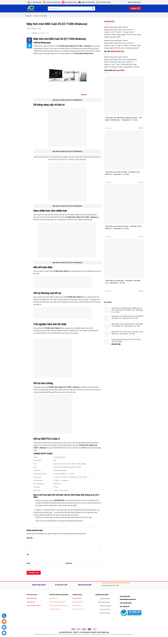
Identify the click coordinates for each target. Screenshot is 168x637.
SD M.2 (85, 157)
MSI (62, 46)
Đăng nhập (137, 2)
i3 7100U (79, 46)
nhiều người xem (114, 51)
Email (28, 563)
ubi (74, 297)
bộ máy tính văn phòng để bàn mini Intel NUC (77, 510)
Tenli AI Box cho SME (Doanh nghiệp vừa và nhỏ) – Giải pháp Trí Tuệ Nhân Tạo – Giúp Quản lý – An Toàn (123, 119)
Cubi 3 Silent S (55, 328)
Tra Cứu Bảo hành (105, 2)
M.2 (66, 448)
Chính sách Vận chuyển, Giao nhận (58, 605)
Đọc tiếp (140, 128)
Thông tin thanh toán (78, 609)
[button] (29, 40)
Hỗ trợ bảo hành (31, 602)
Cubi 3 (74, 217)
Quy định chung (53, 598)
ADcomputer (60, 517)
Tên (28, 554)
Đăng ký (130, 2)
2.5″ (66, 159)
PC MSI (56, 271)
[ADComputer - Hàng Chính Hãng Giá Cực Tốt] (34, 8)
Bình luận (30, 538)
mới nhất (109, 21)
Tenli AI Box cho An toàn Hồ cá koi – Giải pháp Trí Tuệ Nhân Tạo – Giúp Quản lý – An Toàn (123, 227)
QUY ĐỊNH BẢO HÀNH (71, 2)
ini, (57, 46)
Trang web (68, 563)
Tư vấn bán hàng (36, 2)
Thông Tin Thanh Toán (53, 2)
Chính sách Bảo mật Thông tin (57, 602)
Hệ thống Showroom (77, 602)
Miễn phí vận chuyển (88, 2)
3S (69, 46)
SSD (54, 448)
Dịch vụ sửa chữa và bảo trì (34, 605)
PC (54, 46)
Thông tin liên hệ (76, 598)
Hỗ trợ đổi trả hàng (31, 598)
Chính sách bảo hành (55, 609)
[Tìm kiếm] (92, 8)
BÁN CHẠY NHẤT (114, 70)
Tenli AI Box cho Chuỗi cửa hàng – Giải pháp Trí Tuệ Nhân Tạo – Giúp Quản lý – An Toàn (122, 173)
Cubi (81, 53)
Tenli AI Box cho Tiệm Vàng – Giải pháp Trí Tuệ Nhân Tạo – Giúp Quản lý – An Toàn (122, 282)
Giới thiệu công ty (77, 605)
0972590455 (112, 8)
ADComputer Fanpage (104, 602)
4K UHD (43, 333)
